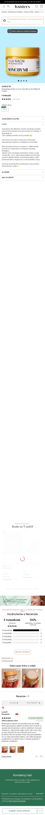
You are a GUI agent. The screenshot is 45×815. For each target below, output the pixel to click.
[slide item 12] (37, 589)
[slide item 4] (26, 81)
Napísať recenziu (22, 652)
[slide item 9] (29, 589)
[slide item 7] (24, 589)
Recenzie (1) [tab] (7, 658)
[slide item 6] (21, 589)
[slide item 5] (18, 589)
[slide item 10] (31, 589)
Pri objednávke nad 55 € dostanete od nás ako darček (22, 1)
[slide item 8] (26, 589)
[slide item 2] (21, 81)
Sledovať (39, 793)
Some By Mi (6, 87)
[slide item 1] (18, 81)
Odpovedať (6, 756)
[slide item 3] (24, 81)
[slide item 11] (34, 589)
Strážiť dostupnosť (19, 811)
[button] (22, 119)
